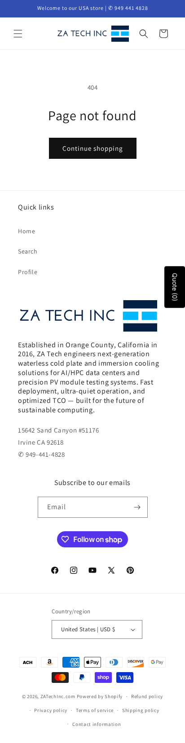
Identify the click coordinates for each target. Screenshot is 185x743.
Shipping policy (140, 710)
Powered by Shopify (100, 696)
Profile (27, 272)
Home (26, 231)
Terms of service (95, 710)
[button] (18, 34)
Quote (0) (175, 287)
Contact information (96, 724)
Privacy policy (50, 710)
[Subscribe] (137, 507)
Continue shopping (92, 148)
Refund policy (147, 696)
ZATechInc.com (57, 696)
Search (28, 251)
